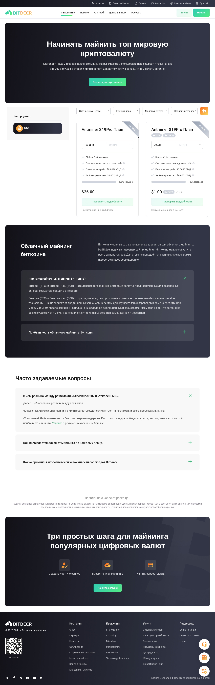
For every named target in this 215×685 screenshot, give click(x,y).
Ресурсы (136, 12)
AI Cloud (99, 12)
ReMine (84, 12)
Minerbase (111, 641)
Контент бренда (78, 664)
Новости (74, 641)
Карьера (74, 635)
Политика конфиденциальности (192, 678)
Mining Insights (151, 658)
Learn (183, 641)
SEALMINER (68, 12)
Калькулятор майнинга (156, 635)
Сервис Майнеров (153, 629)
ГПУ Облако (113, 629)
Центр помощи (188, 629)
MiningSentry (113, 647)
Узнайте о (58, 423)
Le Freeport (112, 652)
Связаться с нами (189, 635)
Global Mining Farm (153, 664)
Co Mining (111, 635)
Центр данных (117, 12)
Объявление (76, 647)
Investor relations (78, 658)
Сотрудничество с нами (82, 652)
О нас (72, 629)
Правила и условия (160, 678)
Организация (150, 641)
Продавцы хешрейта (154, 647)
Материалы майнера (80, 669)
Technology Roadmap (117, 658)
